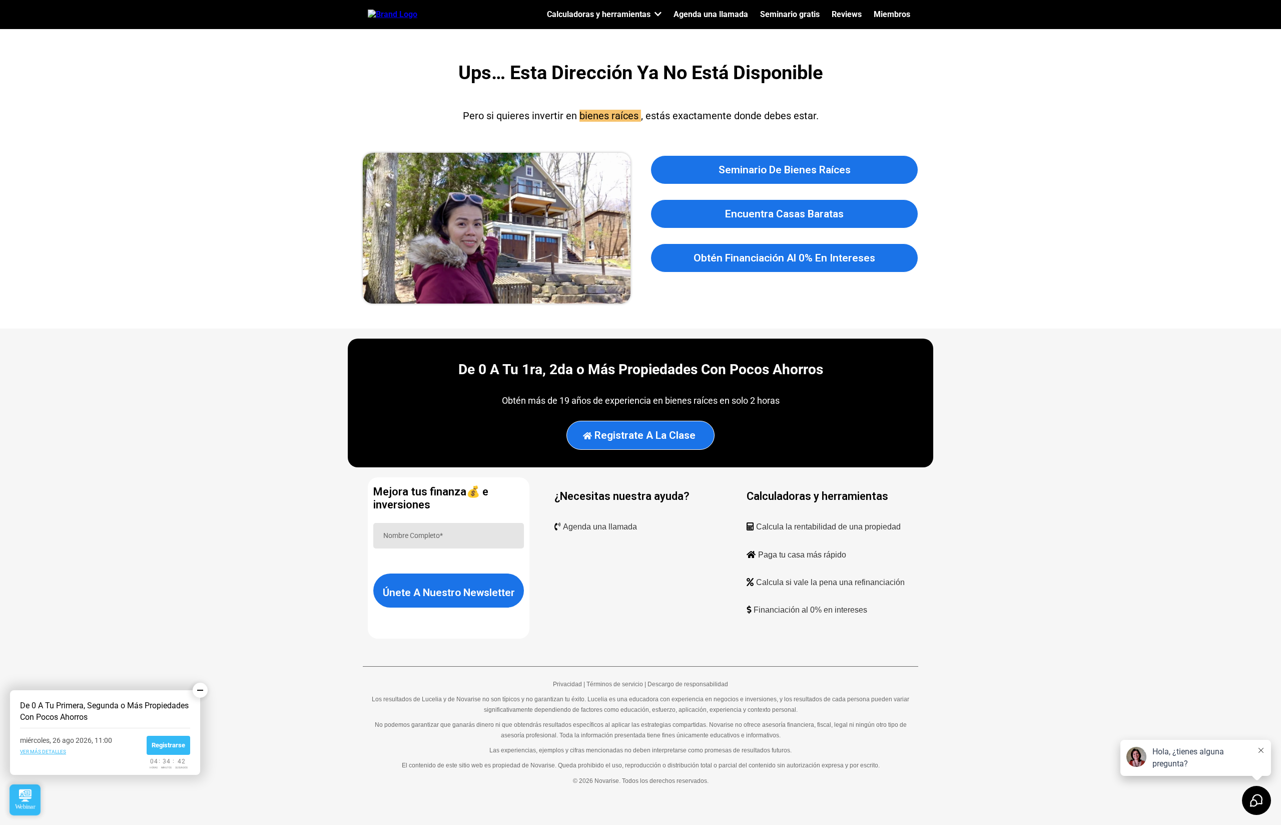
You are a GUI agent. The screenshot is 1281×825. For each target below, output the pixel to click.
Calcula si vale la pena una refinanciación (830, 582)
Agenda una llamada (600, 526)
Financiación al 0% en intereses (810, 610)
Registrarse (168, 745)
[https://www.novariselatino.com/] (392, 14)
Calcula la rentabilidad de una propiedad (828, 526)
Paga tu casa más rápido (802, 555)
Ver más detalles (43, 751)
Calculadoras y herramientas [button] (600, 14)
